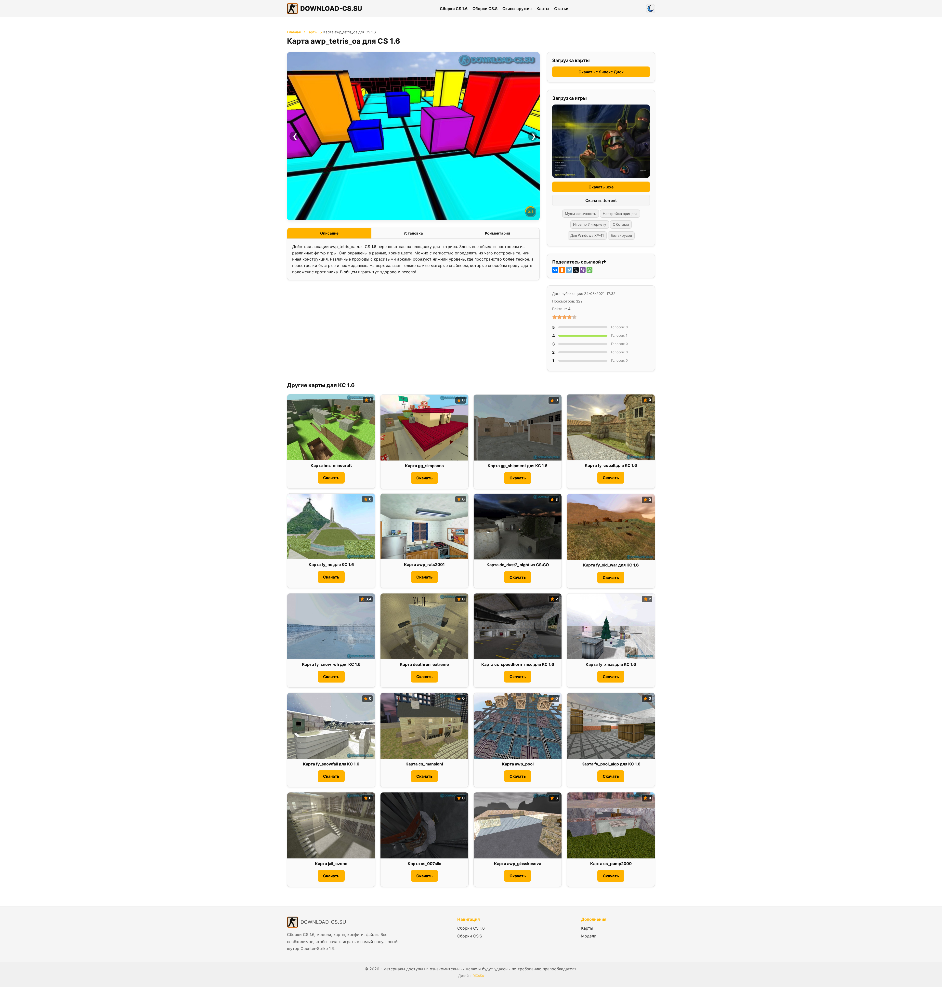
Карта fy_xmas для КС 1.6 (611, 664)
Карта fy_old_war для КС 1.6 (611, 565)
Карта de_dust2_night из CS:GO (517, 564)
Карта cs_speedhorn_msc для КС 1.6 (517, 664)
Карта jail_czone (331, 863)
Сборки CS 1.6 (454, 8)
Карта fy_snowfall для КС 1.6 (331, 764)
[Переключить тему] (650, 8)
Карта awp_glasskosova (517, 863)
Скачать (331, 477)
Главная (294, 32)
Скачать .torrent (601, 200)
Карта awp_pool (518, 764)
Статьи (561, 8)
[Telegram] (569, 270)
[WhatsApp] (589, 270)
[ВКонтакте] (555, 270)
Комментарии (497, 233)
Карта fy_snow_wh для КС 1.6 (331, 664)
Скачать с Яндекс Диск (601, 71)
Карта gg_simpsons (424, 465)
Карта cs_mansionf (424, 764)
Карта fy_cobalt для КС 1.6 (611, 465)
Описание (329, 233)
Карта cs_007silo (424, 863)
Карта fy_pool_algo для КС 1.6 (611, 764)
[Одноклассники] (562, 270)
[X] (576, 270)
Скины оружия (517, 8)
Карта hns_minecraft (331, 465)
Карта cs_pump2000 (611, 863)
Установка (413, 233)
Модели (588, 936)
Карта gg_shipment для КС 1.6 (518, 465)
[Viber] (583, 270)
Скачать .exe (601, 186)
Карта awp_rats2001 (424, 564)
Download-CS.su (331, 8)
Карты (542, 8)
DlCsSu (478, 976)
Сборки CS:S (484, 8)
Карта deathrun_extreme (424, 664)
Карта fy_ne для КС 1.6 (331, 564)
